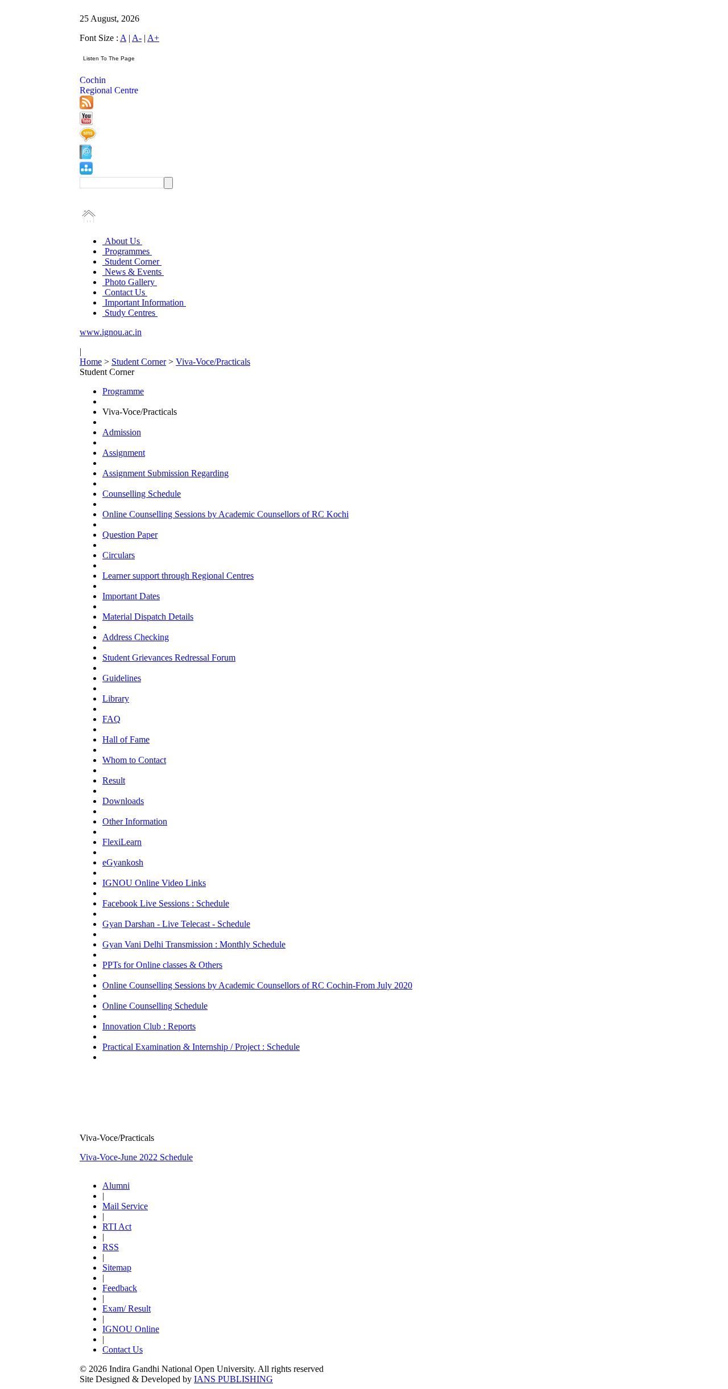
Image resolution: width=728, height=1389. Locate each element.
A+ (153, 38)
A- (137, 38)
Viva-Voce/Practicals (213, 361)
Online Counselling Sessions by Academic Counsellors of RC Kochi (225, 514)
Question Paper (130, 534)
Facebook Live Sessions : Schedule (165, 903)
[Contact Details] (86, 156)
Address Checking (135, 637)
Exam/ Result (126, 1308)
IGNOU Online (130, 1329)
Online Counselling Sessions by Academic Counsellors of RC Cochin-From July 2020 (257, 985)
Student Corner (132, 261)
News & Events (133, 272)
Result (113, 780)
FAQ (111, 719)
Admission (121, 432)
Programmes (127, 251)
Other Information (134, 821)
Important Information (144, 302)
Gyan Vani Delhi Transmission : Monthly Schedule (194, 944)
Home (91, 361)
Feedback (119, 1288)
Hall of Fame (126, 739)
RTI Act (116, 1226)
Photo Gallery (129, 282)
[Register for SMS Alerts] (88, 139)
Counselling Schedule (141, 493)
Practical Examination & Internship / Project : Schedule (201, 1047)
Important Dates (131, 596)
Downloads (123, 801)
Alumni (116, 1185)
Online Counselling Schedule (155, 1006)
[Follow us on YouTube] (86, 122)
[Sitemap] (86, 171)
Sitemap (116, 1267)
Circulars (118, 555)
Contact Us (124, 292)
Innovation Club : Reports (149, 1026)
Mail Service (125, 1206)
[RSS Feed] (86, 106)
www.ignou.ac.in (111, 332)
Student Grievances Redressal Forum (168, 657)
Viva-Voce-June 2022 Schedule (136, 1157)
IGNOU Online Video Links (154, 883)
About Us (122, 241)
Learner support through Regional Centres (178, 575)
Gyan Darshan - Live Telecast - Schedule (176, 924)
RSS (110, 1247)
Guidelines (121, 678)
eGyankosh (122, 862)
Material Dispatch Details (147, 616)
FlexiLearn (122, 842)
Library (115, 698)
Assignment (123, 452)
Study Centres (130, 313)
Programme (123, 391)
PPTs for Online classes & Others (162, 965)
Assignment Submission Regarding (165, 473)
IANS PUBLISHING (233, 1379)
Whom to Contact (134, 760)
